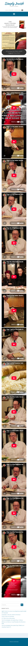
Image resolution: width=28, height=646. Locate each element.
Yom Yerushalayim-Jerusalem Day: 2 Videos (12, 620)
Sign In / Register (9, 10)
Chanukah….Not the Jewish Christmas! (11, 614)
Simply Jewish (14, 3)
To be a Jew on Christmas (8, 616)
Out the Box (16, 641)
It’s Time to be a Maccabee (8, 618)
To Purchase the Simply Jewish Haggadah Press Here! (14, 52)
